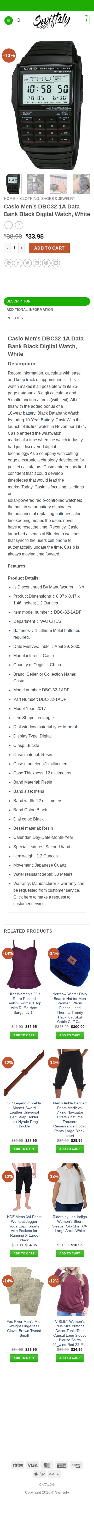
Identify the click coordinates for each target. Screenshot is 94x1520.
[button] (8, 20)
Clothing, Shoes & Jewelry (47, 199)
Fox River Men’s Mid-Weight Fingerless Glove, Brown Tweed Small (24, 1328)
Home (9, 199)
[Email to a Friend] (37, 263)
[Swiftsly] (52, 20)
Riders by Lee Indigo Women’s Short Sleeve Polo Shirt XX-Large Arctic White (69, 1224)
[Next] (88, 187)
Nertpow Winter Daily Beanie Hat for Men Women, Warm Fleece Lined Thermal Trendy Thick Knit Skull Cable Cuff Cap (69, 1008)
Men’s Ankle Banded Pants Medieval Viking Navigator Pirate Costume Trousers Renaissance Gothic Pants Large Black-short (70, 1119)
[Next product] (8, 225)
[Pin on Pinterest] (46, 263)
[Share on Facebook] (18, 263)
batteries (63, 513)
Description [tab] (19, 301)
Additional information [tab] (30, 310)
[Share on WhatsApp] (8, 263)
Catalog (47, 1484)
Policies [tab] (15, 318)
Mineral (70, 727)
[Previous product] (19, 225)
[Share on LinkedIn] (55, 263)
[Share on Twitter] (27, 263)
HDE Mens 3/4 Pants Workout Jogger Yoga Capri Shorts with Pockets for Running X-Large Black (24, 1228)
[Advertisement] (47, 1411)
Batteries (21, 630)
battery (29, 413)
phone (61, 540)
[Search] (19, 20)
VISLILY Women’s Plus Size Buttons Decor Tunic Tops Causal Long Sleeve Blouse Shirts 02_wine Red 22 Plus (69, 1333)
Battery (47, 420)
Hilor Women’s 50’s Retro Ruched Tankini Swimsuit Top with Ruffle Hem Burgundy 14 (24, 1003)
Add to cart (49, 248)
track (30, 379)
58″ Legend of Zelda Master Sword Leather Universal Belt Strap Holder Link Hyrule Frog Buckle (24, 1114)
